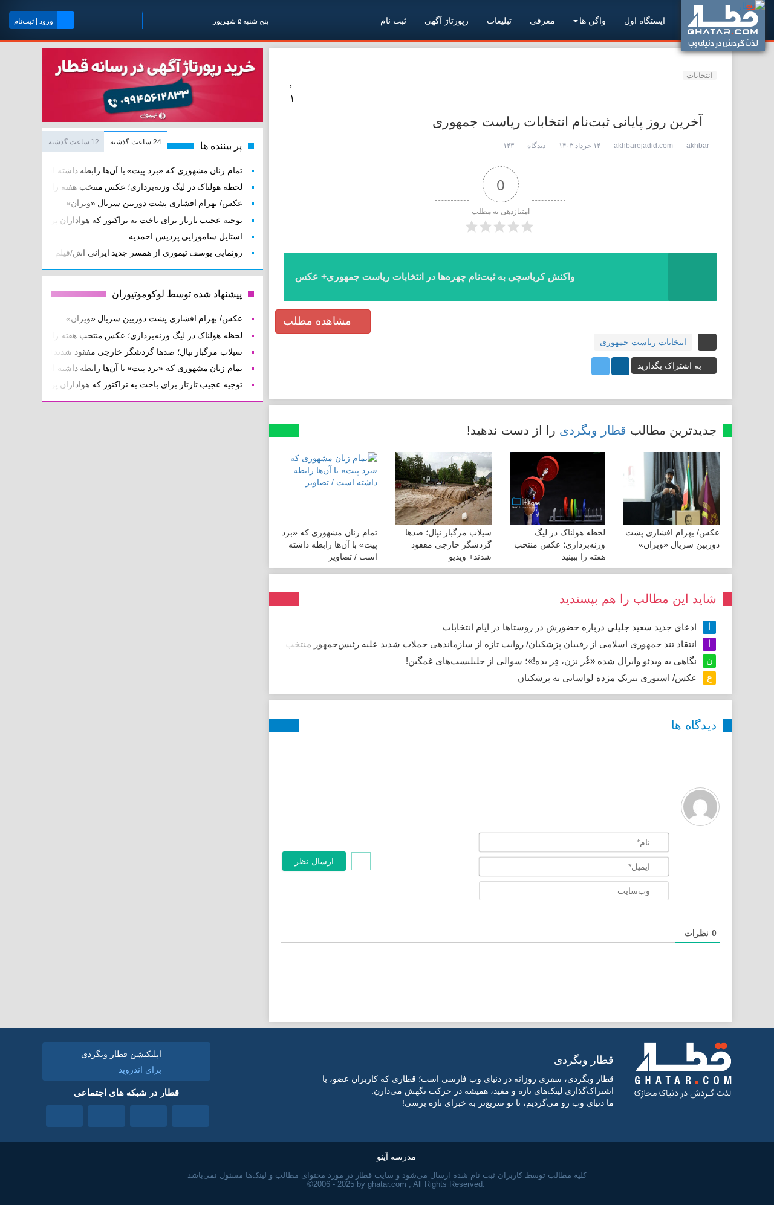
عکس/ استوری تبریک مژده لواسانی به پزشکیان (607, 678)
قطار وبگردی (592, 430)
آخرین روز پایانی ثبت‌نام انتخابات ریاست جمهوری (567, 121)
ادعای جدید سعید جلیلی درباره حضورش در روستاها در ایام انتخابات (570, 627)
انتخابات (699, 75)
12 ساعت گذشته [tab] (73, 142)
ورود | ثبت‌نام (33, 21)
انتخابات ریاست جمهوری (643, 342)
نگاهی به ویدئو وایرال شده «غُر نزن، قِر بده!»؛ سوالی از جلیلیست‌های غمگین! (551, 661)
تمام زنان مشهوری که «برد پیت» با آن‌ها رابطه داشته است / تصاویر (329, 544)
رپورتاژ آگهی (446, 20)
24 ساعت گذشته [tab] (135, 142)
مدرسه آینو (396, 1156)
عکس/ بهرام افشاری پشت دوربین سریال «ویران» (154, 203)
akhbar (697, 145)
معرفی (542, 20)
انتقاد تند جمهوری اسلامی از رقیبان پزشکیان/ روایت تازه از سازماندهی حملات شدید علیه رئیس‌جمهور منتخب (491, 644)
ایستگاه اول (644, 20)
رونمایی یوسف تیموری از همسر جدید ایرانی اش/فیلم (148, 252)
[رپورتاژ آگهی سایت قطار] (152, 87)
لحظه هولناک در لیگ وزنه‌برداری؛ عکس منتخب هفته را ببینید (559, 544)
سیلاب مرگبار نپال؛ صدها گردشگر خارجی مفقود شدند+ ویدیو (448, 544)
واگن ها (592, 20)
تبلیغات (499, 20)
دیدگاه (536, 145)
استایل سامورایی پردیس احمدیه (185, 236)
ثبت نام (393, 20)
